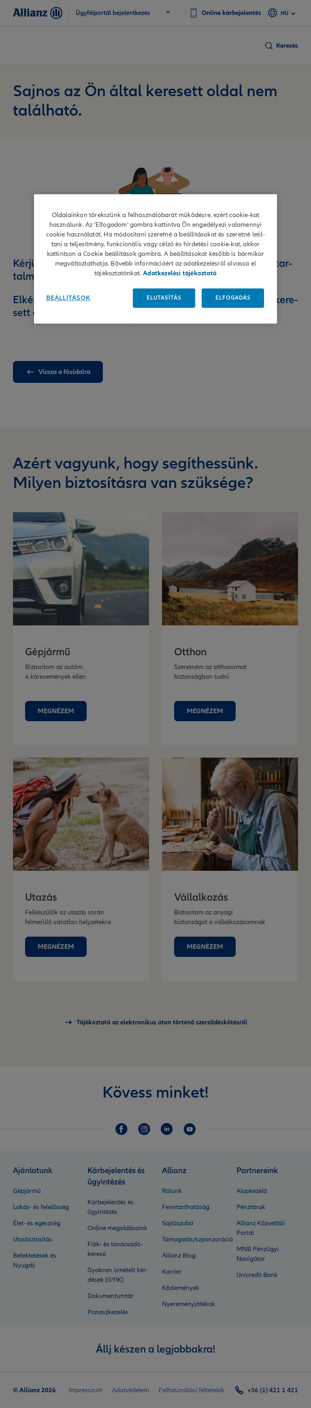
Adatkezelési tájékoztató (180, 274)
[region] (155, 259)
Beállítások (68, 298)
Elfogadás (233, 298)
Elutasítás (164, 298)
